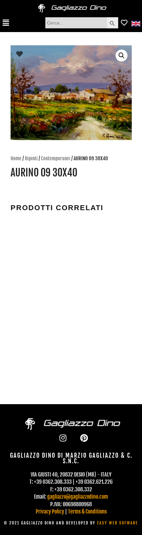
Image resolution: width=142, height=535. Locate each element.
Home (16, 158)
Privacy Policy (50, 511)
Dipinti (31, 158)
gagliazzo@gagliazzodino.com (77, 496)
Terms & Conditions (87, 511)
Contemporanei (55, 158)
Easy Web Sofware (117, 522)
